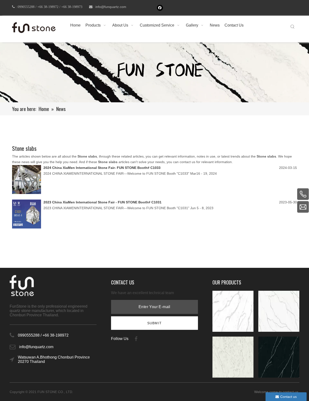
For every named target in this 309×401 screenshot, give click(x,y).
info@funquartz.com (110, 7)
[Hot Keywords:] (292, 26)
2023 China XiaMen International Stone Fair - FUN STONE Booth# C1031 (102, 202)
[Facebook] (160, 8)
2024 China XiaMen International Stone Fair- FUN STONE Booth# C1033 (102, 168)
